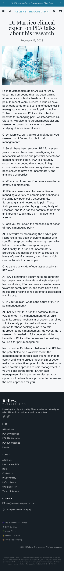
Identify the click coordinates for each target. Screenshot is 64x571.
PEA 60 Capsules (10, 433)
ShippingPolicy (9, 486)
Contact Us (7, 473)
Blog (4, 468)
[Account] (54, 11)
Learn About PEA (10, 464)
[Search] (10, 11)
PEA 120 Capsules (11, 438)
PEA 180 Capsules (11, 442)
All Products (8, 429)
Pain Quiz (7, 447)
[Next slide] (60, 3)
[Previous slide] (3, 3)
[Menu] (3, 11)
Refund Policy (9, 482)
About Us (6, 459)
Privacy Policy (9, 477)
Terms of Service (10, 491)
